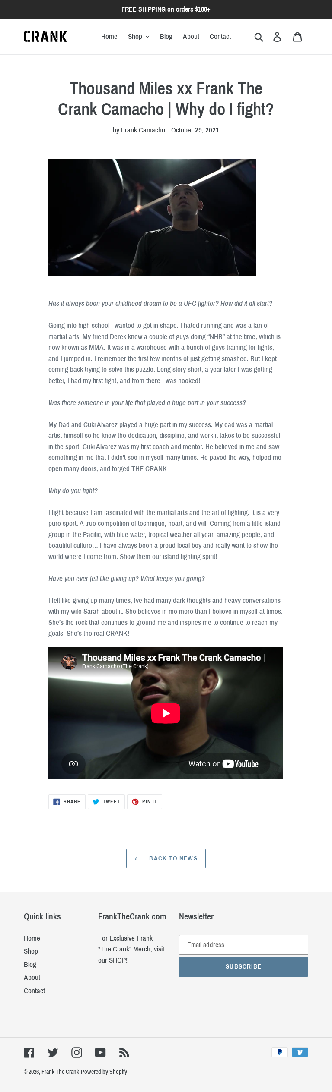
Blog (30, 964)
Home (32, 938)
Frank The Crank (60, 1072)
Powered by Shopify (104, 1072)
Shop (31, 951)
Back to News (172, 858)
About (32, 977)
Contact (34, 991)
